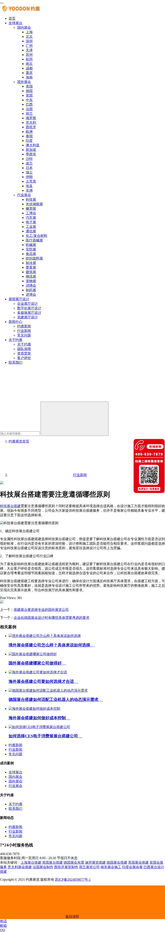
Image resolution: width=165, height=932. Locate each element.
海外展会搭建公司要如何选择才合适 (43, 681)
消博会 (31, 285)
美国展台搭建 (52, 862)
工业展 (31, 226)
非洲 (29, 190)
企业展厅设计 (27, 303)
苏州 (29, 54)
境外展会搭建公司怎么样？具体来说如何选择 (52, 645)
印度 (29, 140)
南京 (29, 64)
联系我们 (15, 362)
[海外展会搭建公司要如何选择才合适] (38, 672)
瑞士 (29, 172)
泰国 (29, 136)
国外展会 (24, 82)
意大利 (31, 122)
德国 (29, 91)
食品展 (31, 254)
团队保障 (24, 349)
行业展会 (24, 195)
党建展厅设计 (27, 317)
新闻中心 (15, 322)
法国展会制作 (43, 867)
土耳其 (31, 181)
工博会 (31, 213)
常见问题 (24, 335)
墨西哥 (31, 154)
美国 (29, 86)
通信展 (31, 231)
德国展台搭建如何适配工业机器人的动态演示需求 (56, 699)
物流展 (31, 276)
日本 (29, 168)
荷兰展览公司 (89, 867)
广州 (29, 45)
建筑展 (31, 272)
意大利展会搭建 (20, 867)
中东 (29, 100)
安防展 (31, 249)
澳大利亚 (33, 145)
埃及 (29, 186)
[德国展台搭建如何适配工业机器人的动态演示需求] (48, 690)
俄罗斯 (31, 118)
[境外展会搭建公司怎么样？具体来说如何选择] (45, 636)
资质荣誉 (24, 353)
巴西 (29, 104)
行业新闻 (24, 331)
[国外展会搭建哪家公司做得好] (33, 654)
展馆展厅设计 (19, 299)
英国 (29, 95)
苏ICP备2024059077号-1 (73, 879)
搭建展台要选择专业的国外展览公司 (41, 609)
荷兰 (29, 113)
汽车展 (31, 217)
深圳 (29, 41)
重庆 (29, 73)
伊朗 (29, 177)
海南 (29, 77)
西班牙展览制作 (66, 867)
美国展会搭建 (138, 862)
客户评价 (24, 358)
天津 (29, 50)
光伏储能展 (34, 204)
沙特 (29, 159)
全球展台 (15, 23)
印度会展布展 (132, 867)
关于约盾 (15, 340)
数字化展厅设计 (29, 308)
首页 (12, 18)
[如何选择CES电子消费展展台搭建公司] (39, 727)
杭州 (29, 59)
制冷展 (31, 263)
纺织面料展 (34, 258)
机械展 (31, 245)
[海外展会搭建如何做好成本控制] (34, 708)
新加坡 (31, 150)
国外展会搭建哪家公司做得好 (37, 663)
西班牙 (31, 127)
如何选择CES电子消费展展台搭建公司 (45, 736)
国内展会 (24, 27)
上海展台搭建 (31, 862)
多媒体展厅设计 (29, 312)
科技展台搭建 (10, 506)
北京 (29, 36)
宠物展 (31, 281)
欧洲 (29, 131)
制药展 (31, 290)
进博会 (31, 294)
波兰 (29, 163)
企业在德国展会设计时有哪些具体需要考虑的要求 (51, 617)
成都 (29, 68)
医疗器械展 (34, 240)
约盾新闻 (24, 326)
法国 (29, 109)
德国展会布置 (74, 862)
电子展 (31, 222)
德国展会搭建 (117, 862)
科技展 (31, 199)
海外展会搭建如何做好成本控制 (39, 718)
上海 (29, 32)
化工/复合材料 (36, 236)
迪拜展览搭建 (95, 862)
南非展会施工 (111, 867)
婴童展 (31, 267)
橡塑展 (31, 208)
